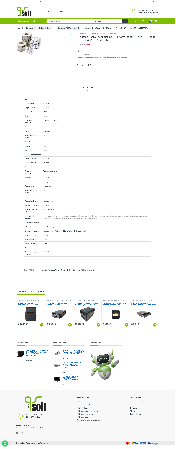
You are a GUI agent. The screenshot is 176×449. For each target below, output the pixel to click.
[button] (71, 34)
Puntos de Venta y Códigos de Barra (38, 28)
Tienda (157, 2)
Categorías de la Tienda (138, 402)
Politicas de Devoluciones (85, 414)
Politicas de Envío (82, 417)
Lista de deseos (135, 414)
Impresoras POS (23, 300)
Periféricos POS (136, 300)
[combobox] (69, 21)
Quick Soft (21, 443)
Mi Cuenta (59, 11)
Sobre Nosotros (82, 402)
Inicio (18, 28)
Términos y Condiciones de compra (88, 420)
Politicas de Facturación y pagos (87, 411)
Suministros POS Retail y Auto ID (68, 28)
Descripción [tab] (87, 87)
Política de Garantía (83, 408)
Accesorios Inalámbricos (54, 300)
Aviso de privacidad (83, 405)
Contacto (133, 405)
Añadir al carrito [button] (41, 325)
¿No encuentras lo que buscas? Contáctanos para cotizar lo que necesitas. (40, 2)
